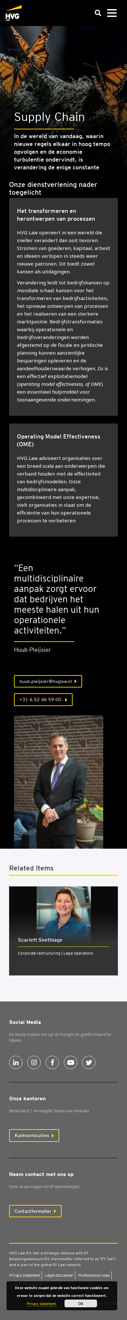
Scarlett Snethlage (40, 940)
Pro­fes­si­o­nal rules (94, 1275)
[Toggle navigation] (112, 13)
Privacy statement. (42, 1303)
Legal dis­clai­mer (59, 1275)
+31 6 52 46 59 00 (41, 699)
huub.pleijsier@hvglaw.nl (46, 681)
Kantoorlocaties (32, 1135)
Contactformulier (33, 1211)
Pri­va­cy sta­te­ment (24, 1275)
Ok (80, 1303)
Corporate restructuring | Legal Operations (55, 953)
